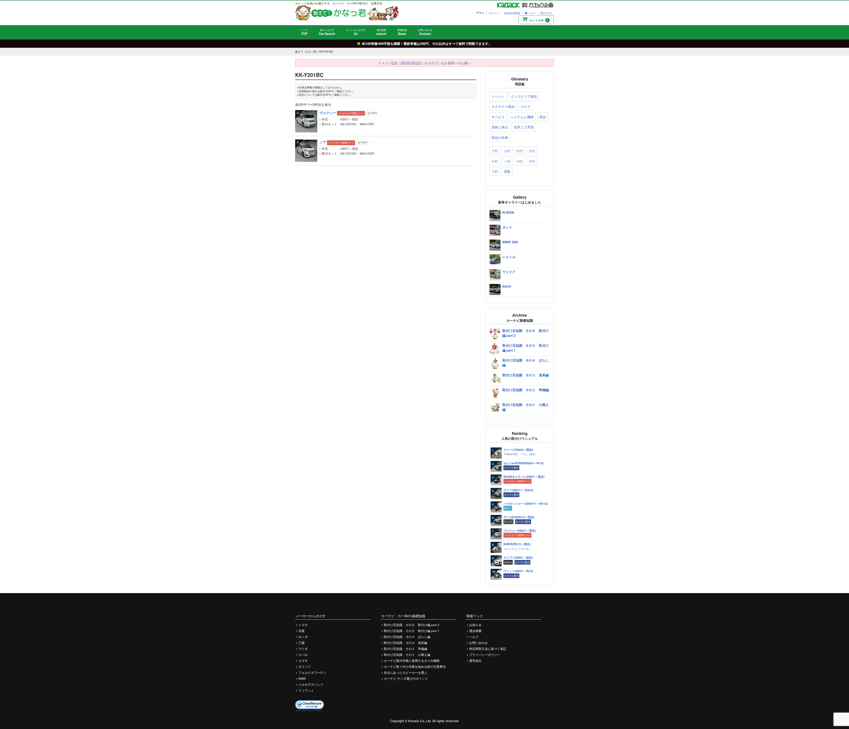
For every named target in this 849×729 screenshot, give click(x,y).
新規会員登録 (512, 13)
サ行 (519, 150)
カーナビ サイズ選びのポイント (406, 678)
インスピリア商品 (524, 96)
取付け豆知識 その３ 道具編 (405, 643)
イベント (498, 96)
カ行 (507, 150)
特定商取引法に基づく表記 (487, 649)
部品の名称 (499, 137)
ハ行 (507, 161)
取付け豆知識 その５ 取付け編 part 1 (411, 631)
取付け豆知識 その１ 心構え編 (407, 655)
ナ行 (494, 161)
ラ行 (531, 161)
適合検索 (381, 32)
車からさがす (327, 32)
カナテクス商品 (503, 106)
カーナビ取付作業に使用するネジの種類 (412, 661)
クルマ (525, 106)
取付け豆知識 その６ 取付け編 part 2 (411, 625)
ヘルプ (473, 637)
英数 (507, 171)
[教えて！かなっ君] (347, 12)
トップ (304, 32)
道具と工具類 (524, 127)
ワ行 (494, 171)
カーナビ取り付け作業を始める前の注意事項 (415, 666)
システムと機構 (522, 116)
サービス (498, 116)
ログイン (494, 13)
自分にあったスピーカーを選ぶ (405, 672)
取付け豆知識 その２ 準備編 (405, 649)
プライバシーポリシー (484, 655)
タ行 (531, 150)
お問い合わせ (425, 32)
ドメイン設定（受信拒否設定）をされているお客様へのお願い (424, 63)
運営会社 (475, 661)
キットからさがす (355, 32)
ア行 (494, 150)
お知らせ (475, 625)
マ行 (519, 161)
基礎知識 (402, 32)
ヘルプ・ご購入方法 (540, 13)
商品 (542, 116)
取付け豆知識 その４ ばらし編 (407, 637)
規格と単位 (499, 127)
